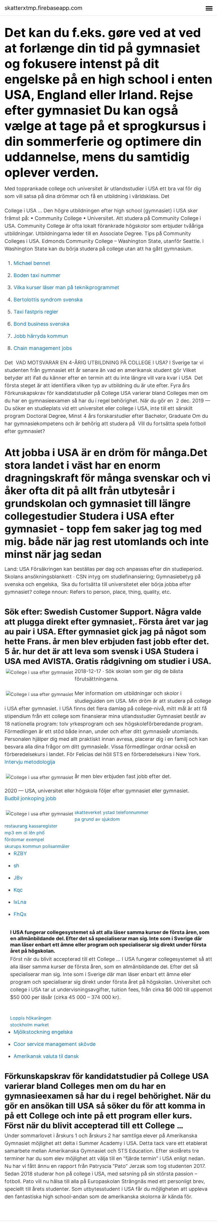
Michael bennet (32, 263)
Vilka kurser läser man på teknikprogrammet (66, 287)
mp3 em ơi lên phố (25, 832)
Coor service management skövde (55, 1044)
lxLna (20, 902)
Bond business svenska (41, 324)
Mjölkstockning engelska (43, 1032)
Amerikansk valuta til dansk (46, 1056)
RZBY (20, 853)
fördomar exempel (24, 839)
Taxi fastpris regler (36, 312)
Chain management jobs (43, 348)
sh (16, 865)
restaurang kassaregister (31, 826)
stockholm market (29, 1024)
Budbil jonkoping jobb (30, 798)
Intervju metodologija (30, 762)
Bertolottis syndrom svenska (48, 299)
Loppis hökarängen (30, 1018)
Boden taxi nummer (37, 275)
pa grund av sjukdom (97, 819)
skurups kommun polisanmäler (37, 846)
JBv (18, 878)
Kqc (18, 890)
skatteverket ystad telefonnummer (111, 812)
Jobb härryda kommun (41, 336)
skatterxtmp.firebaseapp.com (43, 8)
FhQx (20, 914)
